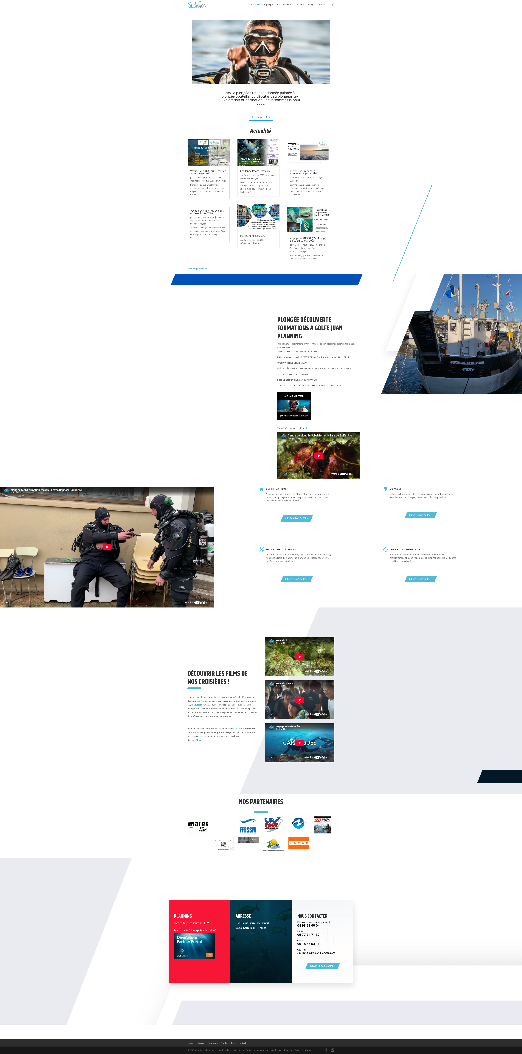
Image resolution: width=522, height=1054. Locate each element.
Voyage (222, 180)
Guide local (276, 1050)
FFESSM (200, 704)
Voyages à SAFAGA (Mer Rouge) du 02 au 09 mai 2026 (308, 239)
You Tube (239, 728)
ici (307, 428)
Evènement (245, 178)
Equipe (269, 5)
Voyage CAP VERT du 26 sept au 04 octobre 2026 (207, 212)
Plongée (205, 180)
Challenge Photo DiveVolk (255, 171)
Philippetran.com (260, 1050)
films (198, 740)
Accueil (254, 5)
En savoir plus (261, 117)
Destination (195, 180)
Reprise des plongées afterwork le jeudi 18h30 (304, 172)
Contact (323, 5)
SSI (189, 704)
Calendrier (219, 177)
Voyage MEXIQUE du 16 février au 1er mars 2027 (208, 172)
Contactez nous (321, 966)
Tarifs (299, 5)
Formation (284, 5)
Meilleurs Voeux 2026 (252, 235)
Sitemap (307, 1050)
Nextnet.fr (239, 1050)
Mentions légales (292, 1050)
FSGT (193, 704)
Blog (311, 5)
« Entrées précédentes (197, 268)
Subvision (214, 180)
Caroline (197, 177)
